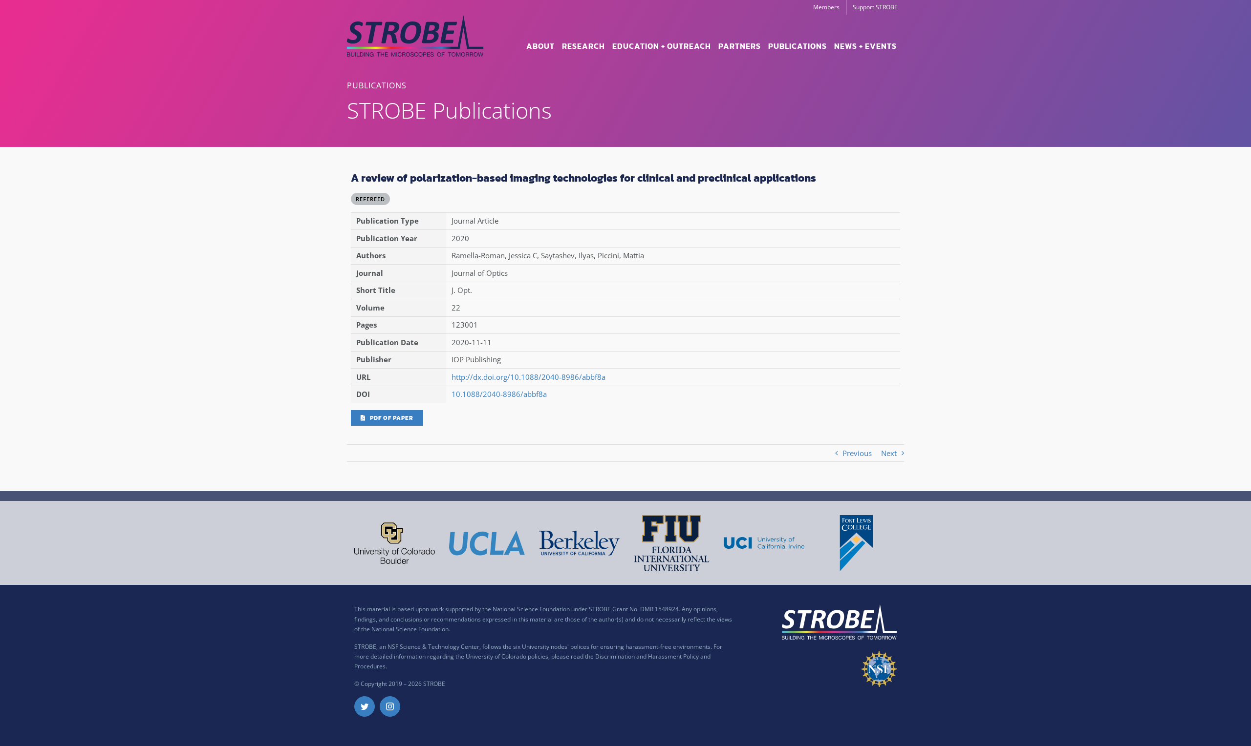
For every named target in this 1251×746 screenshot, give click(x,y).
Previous (857, 453)
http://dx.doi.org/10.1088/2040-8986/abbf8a (528, 377)
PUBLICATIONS (377, 85)
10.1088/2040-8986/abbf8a (499, 394)
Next (889, 453)
